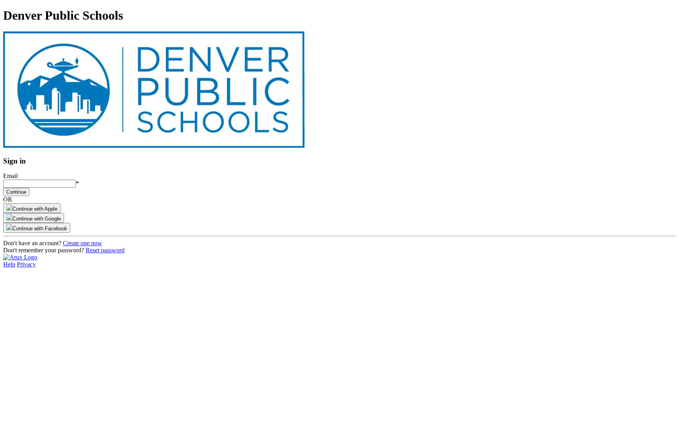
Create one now (82, 243)
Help (9, 264)
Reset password (105, 250)
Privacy (26, 264)
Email (10, 176)
